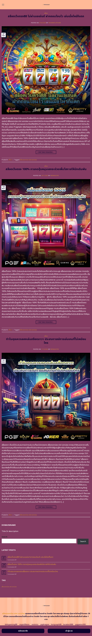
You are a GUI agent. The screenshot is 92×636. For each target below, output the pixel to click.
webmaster (55, 176)
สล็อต (46, 13)
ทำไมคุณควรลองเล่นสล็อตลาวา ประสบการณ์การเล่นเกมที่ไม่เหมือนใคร (46, 341)
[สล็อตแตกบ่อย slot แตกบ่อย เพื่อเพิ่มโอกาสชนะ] (46, 4)
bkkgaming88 (11, 624)
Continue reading (46, 152)
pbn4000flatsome (55, 23)
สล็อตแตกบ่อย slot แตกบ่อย (28, 160)
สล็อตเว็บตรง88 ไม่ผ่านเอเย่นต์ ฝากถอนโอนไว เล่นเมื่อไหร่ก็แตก (46, 16)
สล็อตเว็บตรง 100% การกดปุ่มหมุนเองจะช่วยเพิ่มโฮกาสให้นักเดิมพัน (46, 169)
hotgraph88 (56, 624)
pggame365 (80, 624)
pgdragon (45, 624)
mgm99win (24, 624)
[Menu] (3, 4)
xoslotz (35, 624)
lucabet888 (68, 624)
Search (4, 537)
